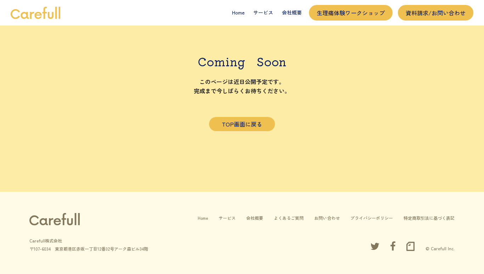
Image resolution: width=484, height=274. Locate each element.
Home (238, 12)
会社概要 (292, 12)
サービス (263, 12)
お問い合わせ (327, 218)
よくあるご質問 (289, 218)
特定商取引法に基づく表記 (429, 218)
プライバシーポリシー (371, 218)
